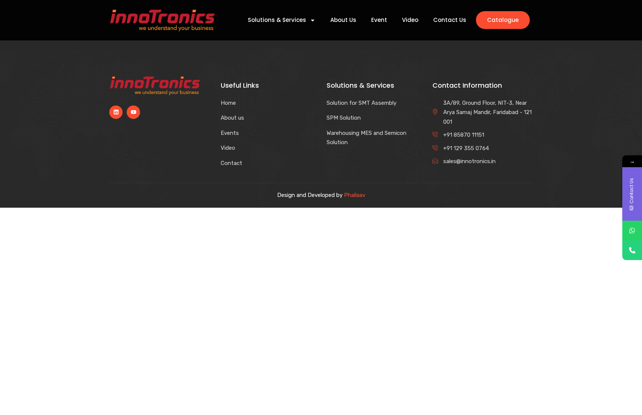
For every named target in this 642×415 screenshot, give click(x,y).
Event (379, 20)
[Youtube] (133, 112)
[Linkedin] (116, 112)
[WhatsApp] (632, 230)
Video (410, 20)
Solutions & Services (277, 20)
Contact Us (449, 20)
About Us (343, 20)
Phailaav (354, 195)
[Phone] (632, 250)
